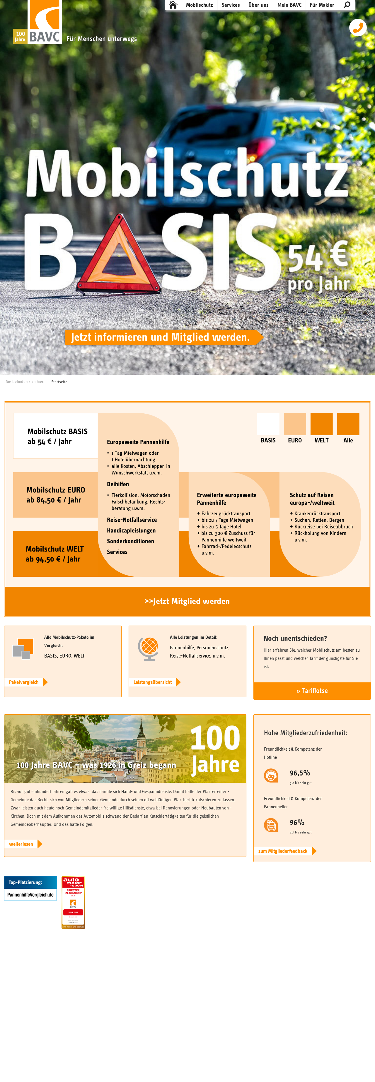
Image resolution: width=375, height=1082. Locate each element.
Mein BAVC (289, 5)
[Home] (173, 5)
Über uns (258, 5)
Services (231, 5)
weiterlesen (21, 844)
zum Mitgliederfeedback (283, 851)
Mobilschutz (199, 5)
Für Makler (322, 5)
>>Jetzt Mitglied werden (187, 601)
